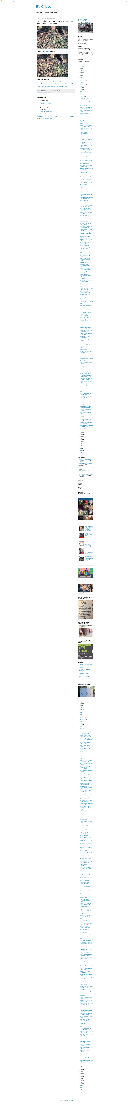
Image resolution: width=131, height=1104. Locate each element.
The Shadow (81, 679)
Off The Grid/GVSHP (83, 674)
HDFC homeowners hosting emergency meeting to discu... (85, 259)
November (82, 80)
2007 (80, 452)
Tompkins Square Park (48, 92)
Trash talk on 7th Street (84, 221)
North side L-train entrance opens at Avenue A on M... (86, 407)
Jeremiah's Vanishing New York (85, 664)
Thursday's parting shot (84, 215)
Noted (81, 283)
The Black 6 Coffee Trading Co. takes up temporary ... (86, 161)
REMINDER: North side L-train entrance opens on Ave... (86, 331)
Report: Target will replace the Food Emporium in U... (86, 379)
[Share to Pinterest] (59, 90)
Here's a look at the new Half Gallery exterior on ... (86, 126)
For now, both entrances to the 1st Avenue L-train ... (86, 281)
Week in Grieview (83, 184)
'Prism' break (82, 360)
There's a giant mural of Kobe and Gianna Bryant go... (86, 166)
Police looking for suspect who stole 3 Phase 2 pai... (86, 227)
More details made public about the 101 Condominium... (85, 132)
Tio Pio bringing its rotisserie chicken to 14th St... (86, 253)
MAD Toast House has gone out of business (85, 224)
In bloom (81, 123)
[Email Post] (51, 90)
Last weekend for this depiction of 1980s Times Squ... (86, 198)
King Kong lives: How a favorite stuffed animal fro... (86, 368)
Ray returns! (82, 354)
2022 (80, 73)
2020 (80, 77)
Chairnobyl (82, 235)
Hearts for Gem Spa (84, 262)
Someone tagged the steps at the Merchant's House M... (86, 158)
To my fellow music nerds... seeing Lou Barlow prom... (86, 467)
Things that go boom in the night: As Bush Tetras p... (85, 292)
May (81, 91)
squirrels (42, 92)
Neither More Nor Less (83, 666)
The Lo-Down (81, 671)
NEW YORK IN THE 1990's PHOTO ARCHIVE (84, 670)
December (82, 79)
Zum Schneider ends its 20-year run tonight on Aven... (86, 156)
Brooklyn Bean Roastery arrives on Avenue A (85, 248)
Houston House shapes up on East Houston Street (86, 299)
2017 (80, 434)
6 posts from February (84, 98)
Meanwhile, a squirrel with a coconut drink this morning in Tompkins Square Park (55, 83)
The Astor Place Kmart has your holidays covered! (86, 352)
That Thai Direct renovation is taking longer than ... (86, 243)
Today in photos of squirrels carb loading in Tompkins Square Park (52, 86)
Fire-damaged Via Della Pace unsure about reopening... (86, 307)
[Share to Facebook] (57, 90)
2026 (80, 66)
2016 (80, 436)
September (82, 84)
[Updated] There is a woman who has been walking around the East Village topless (89, 528)
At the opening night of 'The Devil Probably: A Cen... (85, 394)
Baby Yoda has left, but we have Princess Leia (85, 420)
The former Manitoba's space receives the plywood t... (86, 118)
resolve (81, 286)
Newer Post (39, 116)
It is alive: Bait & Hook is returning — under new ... (85, 325)
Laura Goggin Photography (84, 673)
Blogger (71, 1100)
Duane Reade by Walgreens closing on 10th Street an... (86, 371)
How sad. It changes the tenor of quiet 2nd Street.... (85, 460)
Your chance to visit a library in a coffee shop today (86, 219)
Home (56, 116)
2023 (80, 72)
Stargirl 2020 (82, 116)
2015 (80, 438)
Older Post (72, 116)
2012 (80, 443)
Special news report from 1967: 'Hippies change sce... (86, 140)
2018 (80, 432)
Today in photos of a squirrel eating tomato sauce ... (86, 192)
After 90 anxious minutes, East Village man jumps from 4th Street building (89, 558)
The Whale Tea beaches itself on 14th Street (86, 402)
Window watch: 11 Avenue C (86, 312)
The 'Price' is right (83, 105)
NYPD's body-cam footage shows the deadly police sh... (85, 209)
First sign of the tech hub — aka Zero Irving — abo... (86, 426)
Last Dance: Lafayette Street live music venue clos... (86, 250)
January (82, 428)
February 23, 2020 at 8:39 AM (46, 103)
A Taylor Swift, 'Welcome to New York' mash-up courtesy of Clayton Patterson (88, 536)
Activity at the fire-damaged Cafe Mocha (85, 174)
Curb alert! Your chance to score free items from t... (85, 269)
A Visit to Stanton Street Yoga (86, 317)
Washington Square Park (84, 681)
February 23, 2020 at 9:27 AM (46, 111)
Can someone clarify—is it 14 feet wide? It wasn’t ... (86, 475)
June (81, 89)
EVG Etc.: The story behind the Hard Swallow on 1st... (86, 206)
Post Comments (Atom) (47, 118)
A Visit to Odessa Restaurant (86, 217)
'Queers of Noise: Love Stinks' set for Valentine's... (86, 315)
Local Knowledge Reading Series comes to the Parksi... (86, 356)
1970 (80, 454)
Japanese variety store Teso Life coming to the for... (85, 296)
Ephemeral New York (83, 678)
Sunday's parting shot (84, 271)
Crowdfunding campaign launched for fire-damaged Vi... (86, 152)
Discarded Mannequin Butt (85, 202)
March (81, 95)
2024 (80, 70)
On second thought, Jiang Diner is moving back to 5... (86, 237)
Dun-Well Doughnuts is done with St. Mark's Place (86, 322)
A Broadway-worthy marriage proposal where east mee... (86, 376)
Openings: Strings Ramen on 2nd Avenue (86, 337)
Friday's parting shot (84, 200)
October (82, 82)
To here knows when (84, 203)
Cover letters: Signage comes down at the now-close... (86, 121)
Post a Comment (42, 113)
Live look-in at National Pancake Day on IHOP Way (86, 149)
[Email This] (53, 90)
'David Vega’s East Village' (85, 305)
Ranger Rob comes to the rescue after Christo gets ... (86, 101)
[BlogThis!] (55, 90)
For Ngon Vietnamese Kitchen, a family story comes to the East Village (84, 21)
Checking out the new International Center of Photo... (85, 265)
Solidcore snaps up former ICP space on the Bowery (86, 180)
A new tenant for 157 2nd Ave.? (86, 301)
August (81, 86)
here (88, 54)
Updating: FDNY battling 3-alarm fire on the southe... (85, 328)
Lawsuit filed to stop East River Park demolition (86, 366)
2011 (80, 445)
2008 (80, 450)
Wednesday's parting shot (85, 137)
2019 (80, 431)
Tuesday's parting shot (84, 245)
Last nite (81, 347)
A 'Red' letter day (83, 284)
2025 (80, 68)
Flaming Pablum (82, 667)
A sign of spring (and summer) (86, 182)
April (81, 93)
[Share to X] (56, 90)
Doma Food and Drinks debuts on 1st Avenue (86, 397)
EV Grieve (43, 6)
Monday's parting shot (84, 163)
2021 (80, 75)
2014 (80, 439)
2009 (80, 448)
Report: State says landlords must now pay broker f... (86, 385)
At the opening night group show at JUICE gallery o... (86, 103)
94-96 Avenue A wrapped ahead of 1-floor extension (86, 172)
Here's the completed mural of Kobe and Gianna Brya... (86, 108)
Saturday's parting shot (84, 278)
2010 (80, 446)
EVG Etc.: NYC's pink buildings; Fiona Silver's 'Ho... (86, 289)
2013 (80, 441)
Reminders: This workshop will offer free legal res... (86, 423)
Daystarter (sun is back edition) (86, 358)
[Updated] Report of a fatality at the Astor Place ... (86, 169)
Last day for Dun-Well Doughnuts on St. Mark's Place (85, 275)
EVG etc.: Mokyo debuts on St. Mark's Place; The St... (86, 363)
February (82, 96)
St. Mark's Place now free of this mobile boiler (85, 189)
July (81, 87)
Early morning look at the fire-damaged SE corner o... (86, 320)
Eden (47, 51)
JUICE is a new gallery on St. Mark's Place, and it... (86, 129)
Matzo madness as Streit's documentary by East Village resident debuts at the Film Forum (89, 543)
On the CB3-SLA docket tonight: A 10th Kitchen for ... (86, 310)
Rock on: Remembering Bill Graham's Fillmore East (85, 233)
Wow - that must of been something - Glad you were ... (85, 471)
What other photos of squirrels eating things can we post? (50, 81)
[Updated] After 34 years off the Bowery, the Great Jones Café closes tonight (89, 551)
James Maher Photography (84, 676)
